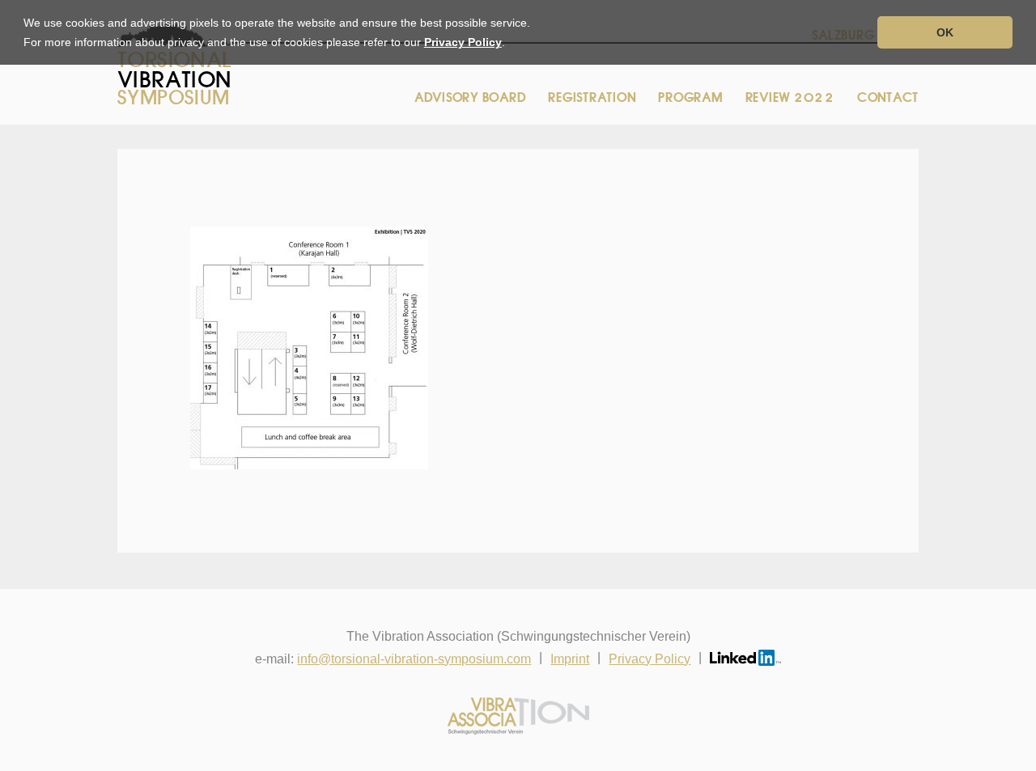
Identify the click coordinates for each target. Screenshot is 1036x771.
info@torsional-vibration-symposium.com (414, 659)
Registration (591, 98)
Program (690, 98)
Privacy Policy (463, 42)
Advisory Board (470, 98)
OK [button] (944, 32)
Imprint (569, 659)
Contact (888, 98)
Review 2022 (789, 98)
